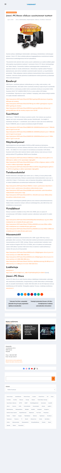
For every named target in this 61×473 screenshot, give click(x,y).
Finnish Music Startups (42, 399)
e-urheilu (9, 399)
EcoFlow (15, 399)
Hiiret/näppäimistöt (34, 403)
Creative (34, 396)
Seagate (20, 415)
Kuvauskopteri (36, 406)
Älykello (8, 425)
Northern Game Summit (12, 412)
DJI (47, 396)
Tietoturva (16, 419)
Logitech (49, 406)
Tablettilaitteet (27, 415)
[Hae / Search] (53, 379)
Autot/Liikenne (18, 396)
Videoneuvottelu (15, 422)
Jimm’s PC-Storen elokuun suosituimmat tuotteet (29, 16)
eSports (33, 399)
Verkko (8, 422)
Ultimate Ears (33, 419)
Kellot (20, 406)
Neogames (46, 409)
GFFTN (20, 403)
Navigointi (39, 409)
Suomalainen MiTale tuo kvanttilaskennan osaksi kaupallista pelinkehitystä (47, 331)
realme (8, 415)
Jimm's (17, 19)
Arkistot (8, 386)
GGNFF (26, 403)
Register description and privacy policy (14, 361)
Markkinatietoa (22, 19)
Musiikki (33, 409)
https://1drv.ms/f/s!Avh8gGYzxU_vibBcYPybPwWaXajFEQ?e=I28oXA (25, 272)
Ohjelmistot (31, 412)
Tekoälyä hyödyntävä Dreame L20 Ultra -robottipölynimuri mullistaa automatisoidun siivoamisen (42, 304)
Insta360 (50, 403)
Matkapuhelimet (19, 409)
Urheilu (40, 419)
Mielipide (27, 409)
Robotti (14, 415)
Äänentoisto (20, 425)
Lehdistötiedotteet (11, 12)
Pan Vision (38, 412)
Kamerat (14, 406)
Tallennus (37, 19)
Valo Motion (47, 419)
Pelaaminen (46, 412)
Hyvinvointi (43, 403)
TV (21, 419)
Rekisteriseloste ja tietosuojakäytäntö (14, 360)
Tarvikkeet (42, 19)
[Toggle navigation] (5, 4)
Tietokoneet (48, 19)
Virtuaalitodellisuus (35, 422)
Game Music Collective (11, 403)
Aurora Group (9, 396)
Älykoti (14, 425)
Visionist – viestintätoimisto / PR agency (31, 443)
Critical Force (41, 396)
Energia (27, 399)
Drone (52, 396)
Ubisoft (26, 419)
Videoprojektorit (25, 422)
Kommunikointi (27, 406)
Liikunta (43, 406)
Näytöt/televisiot (22, 412)
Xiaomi (49, 422)
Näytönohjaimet (30, 19)
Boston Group (27, 396)
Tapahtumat (42, 415)
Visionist (43, 422)
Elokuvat (21, 399)
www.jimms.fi (9, 270)
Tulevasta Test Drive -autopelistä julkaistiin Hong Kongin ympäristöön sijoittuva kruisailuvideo (18, 304)
